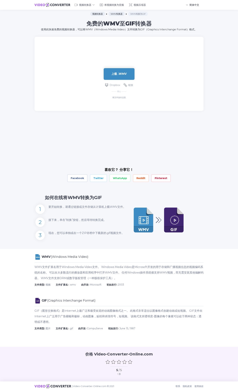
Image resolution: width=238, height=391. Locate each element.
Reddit (140, 178)
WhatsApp (120, 178)
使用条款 (199, 386)
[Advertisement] (119, 48)
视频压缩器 (140, 4)
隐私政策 (187, 386)
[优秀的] (130, 362)
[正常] (119, 362)
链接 (130, 85)
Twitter (98, 178)
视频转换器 (85, 4)
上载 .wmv (119, 73)
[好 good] (124, 362)
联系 (178, 386)
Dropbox (115, 85)
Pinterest (161, 178)
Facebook (77, 178)
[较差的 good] (113, 362)
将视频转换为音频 (114, 4)
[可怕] (108, 362)
